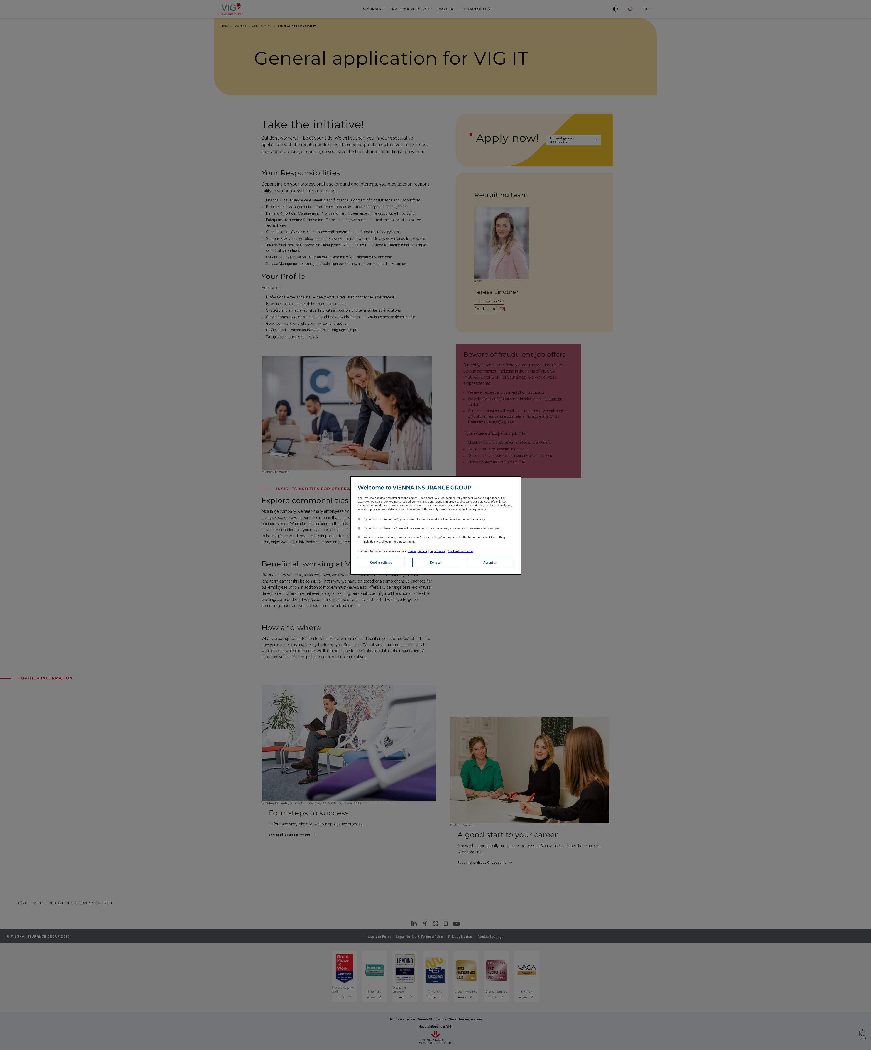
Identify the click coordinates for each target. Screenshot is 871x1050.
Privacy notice (417, 551)
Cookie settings (381, 562)
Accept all (490, 562)
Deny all (435, 562)
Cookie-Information (460, 551)
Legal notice (437, 551)
